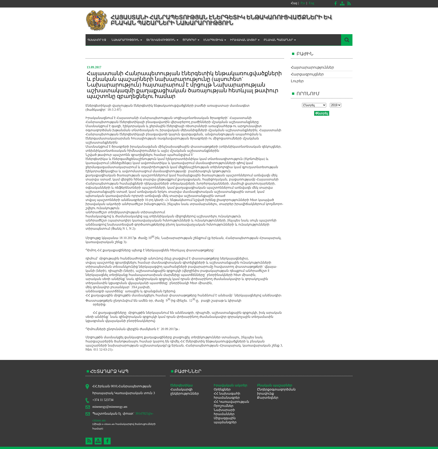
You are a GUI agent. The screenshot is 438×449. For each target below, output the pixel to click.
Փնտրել (321, 113)
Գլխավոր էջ (97, 39)
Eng (311, 3)
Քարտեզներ (267, 397)
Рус (303, 3)
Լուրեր (297, 81)
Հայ (294, 3)
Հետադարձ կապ (109, 371)
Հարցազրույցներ (307, 74)
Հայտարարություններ (312, 67)
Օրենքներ (222, 389)
